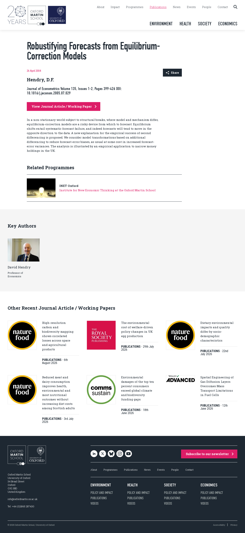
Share (175, 72)
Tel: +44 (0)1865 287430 (21, 506)
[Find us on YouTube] (128, 454)
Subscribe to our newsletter (207, 454)
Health (185, 23)
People (206, 7)
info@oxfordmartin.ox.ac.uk (22, 499)
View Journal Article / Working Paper (62, 106)
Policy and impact (102, 492)
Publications (158, 7)
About (100, 7)
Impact (115, 7)
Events (191, 7)
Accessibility (219, 524)
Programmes (134, 7)
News (176, 7)
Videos (95, 503)
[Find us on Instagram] (119, 454)
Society (204, 23)
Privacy (233, 524)
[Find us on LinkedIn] (94, 454)
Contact (223, 7)
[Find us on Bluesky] (111, 454)
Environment (161, 23)
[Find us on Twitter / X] (102, 454)
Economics (227, 23)
